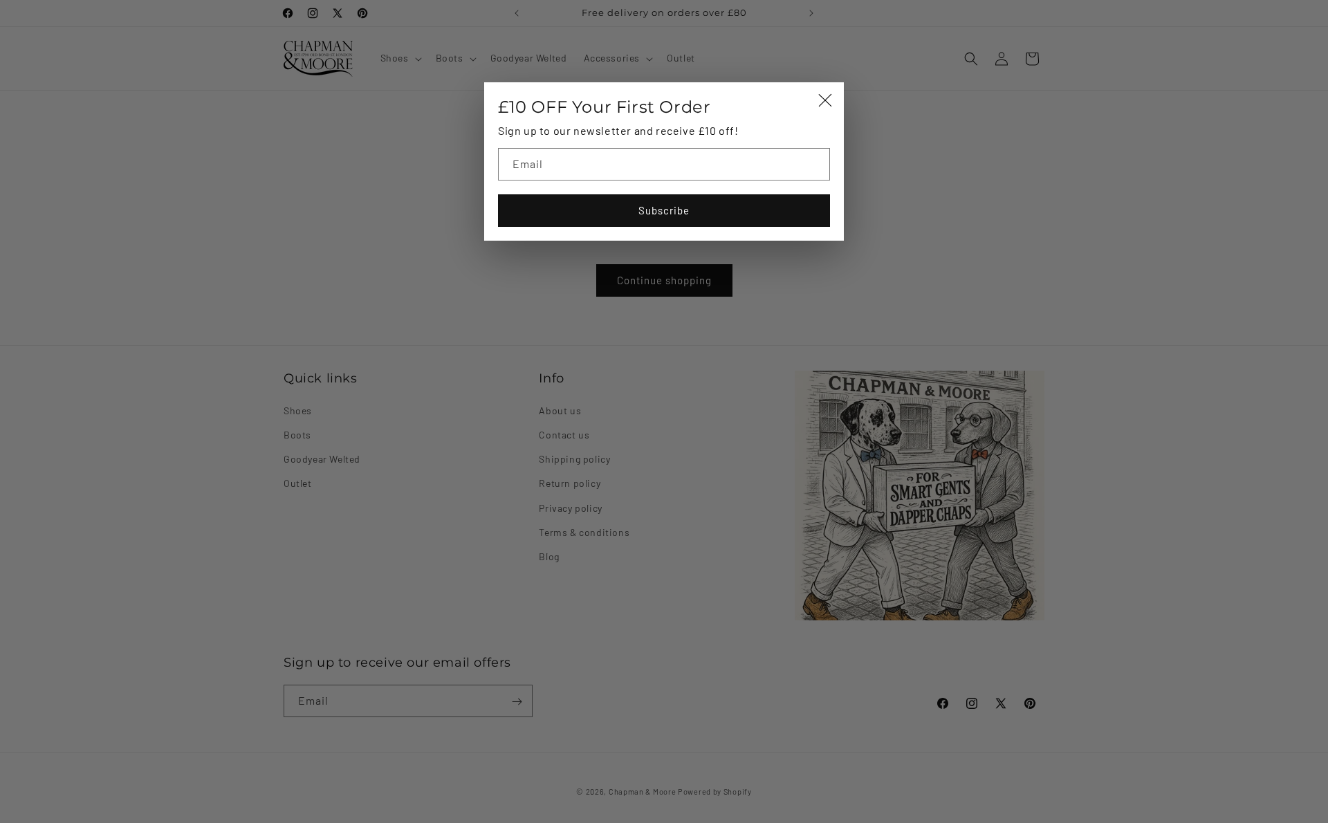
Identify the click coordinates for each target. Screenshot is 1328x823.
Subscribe (664, 210)
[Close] (825, 101)
